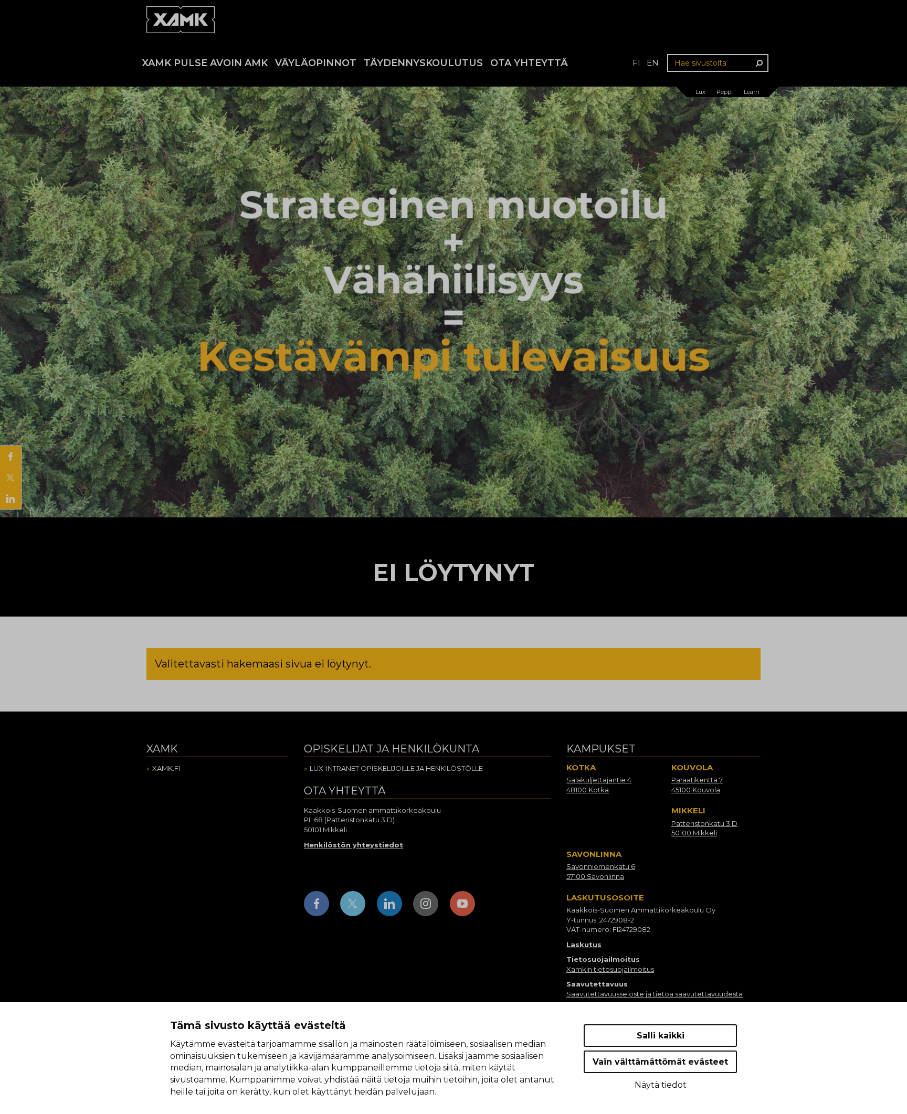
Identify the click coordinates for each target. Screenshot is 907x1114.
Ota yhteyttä (529, 63)
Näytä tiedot (661, 1085)
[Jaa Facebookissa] (10, 456)
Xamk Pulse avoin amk (205, 63)
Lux (700, 92)
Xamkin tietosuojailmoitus (610, 969)
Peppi (724, 92)
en (653, 63)
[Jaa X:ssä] (10, 477)
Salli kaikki (660, 1036)
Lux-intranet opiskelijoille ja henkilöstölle (396, 768)
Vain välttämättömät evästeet (660, 1062)
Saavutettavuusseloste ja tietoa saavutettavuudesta (654, 994)
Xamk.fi (166, 768)
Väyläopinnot (315, 63)
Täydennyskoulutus (423, 63)
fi (636, 63)
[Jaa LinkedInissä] (10, 498)
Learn (752, 92)
